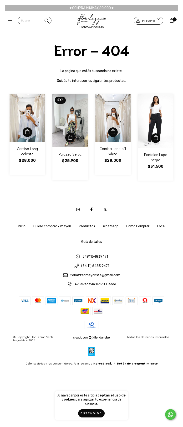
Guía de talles (91, 242)
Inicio (21, 226)
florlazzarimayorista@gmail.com (95, 275)
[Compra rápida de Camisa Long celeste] (27, 132)
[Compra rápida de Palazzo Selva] (70, 137)
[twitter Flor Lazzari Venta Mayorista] (105, 209)
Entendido (91, 413)
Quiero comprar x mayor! (52, 226)
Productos (87, 226)
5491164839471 (95, 257)
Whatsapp (110, 226)
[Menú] (11, 21)
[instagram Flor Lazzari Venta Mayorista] (77, 209)
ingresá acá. (102, 363)
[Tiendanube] (92, 338)
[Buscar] (46, 21)
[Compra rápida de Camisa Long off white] (113, 132)
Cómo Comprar (137, 226)
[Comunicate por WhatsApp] (170, 414)
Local (161, 226)
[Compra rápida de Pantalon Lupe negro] (155, 138)
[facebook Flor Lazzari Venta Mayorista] (91, 209)
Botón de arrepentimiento (137, 363)
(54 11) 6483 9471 (95, 266)
